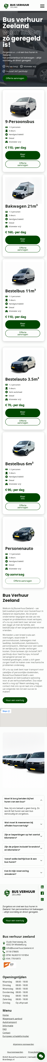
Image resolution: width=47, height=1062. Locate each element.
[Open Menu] (42, 6)
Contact (6, 1032)
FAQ (5, 1029)
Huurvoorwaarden (15, 1052)
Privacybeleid (34, 1052)
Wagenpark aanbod (12, 1018)
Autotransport (10, 1022)
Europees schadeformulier (16, 1036)
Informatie (8, 1025)
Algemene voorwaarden (23, 1044)
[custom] (42, 886)
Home (6, 1015)
